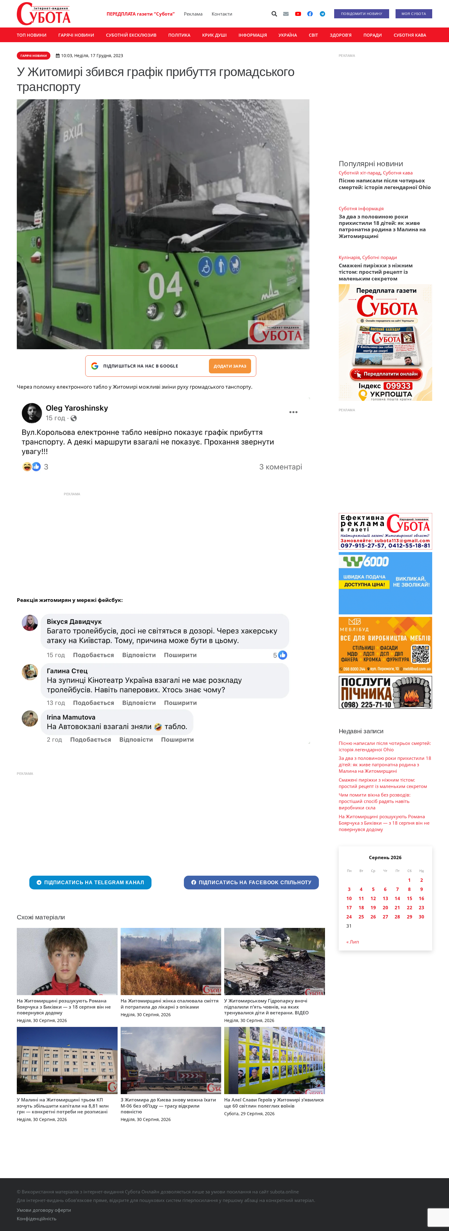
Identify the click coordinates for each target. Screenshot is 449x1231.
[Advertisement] (171, 542)
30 (421, 917)
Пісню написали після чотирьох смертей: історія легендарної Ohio (385, 183)
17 (349, 907)
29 (409, 917)
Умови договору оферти (44, 1210)
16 (421, 898)
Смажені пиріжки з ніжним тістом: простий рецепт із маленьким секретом (376, 272)
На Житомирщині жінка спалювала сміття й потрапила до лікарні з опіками (170, 1004)
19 (373, 907)
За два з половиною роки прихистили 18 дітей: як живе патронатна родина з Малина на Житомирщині (382, 226)
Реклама (193, 14)
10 (349, 898)
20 (385, 907)
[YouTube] (298, 13)
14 (397, 898)
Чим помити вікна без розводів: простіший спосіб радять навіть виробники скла (375, 801)
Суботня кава (398, 173)
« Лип (352, 942)
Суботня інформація (361, 208)
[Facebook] (310, 13)
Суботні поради (379, 257)
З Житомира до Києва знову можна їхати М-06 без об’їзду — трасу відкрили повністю (168, 1106)
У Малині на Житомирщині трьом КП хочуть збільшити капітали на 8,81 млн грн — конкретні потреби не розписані (63, 1106)
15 (409, 898)
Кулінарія (349, 257)
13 (385, 898)
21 (397, 907)
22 (409, 907)
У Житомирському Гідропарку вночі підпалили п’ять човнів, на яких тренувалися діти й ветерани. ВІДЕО (266, 1007)
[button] (274, 13)
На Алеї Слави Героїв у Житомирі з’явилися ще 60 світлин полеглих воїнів (274, 1103)
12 (373, 898)
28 (397, 917)
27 (385, 917)
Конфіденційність (37, 1218)
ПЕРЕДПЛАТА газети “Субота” (141, 14)
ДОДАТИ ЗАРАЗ (230, 366)
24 (349, 917)
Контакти (222, 14)
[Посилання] (44, 13)
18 (361, 907)
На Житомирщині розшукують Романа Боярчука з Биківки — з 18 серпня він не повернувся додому (64, 1007)
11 (361, 898)
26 (373, 917)
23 (421, 907)
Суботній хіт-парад (360, 173)
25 (361, 917)
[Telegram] (322, 13)
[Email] (285, 13)
